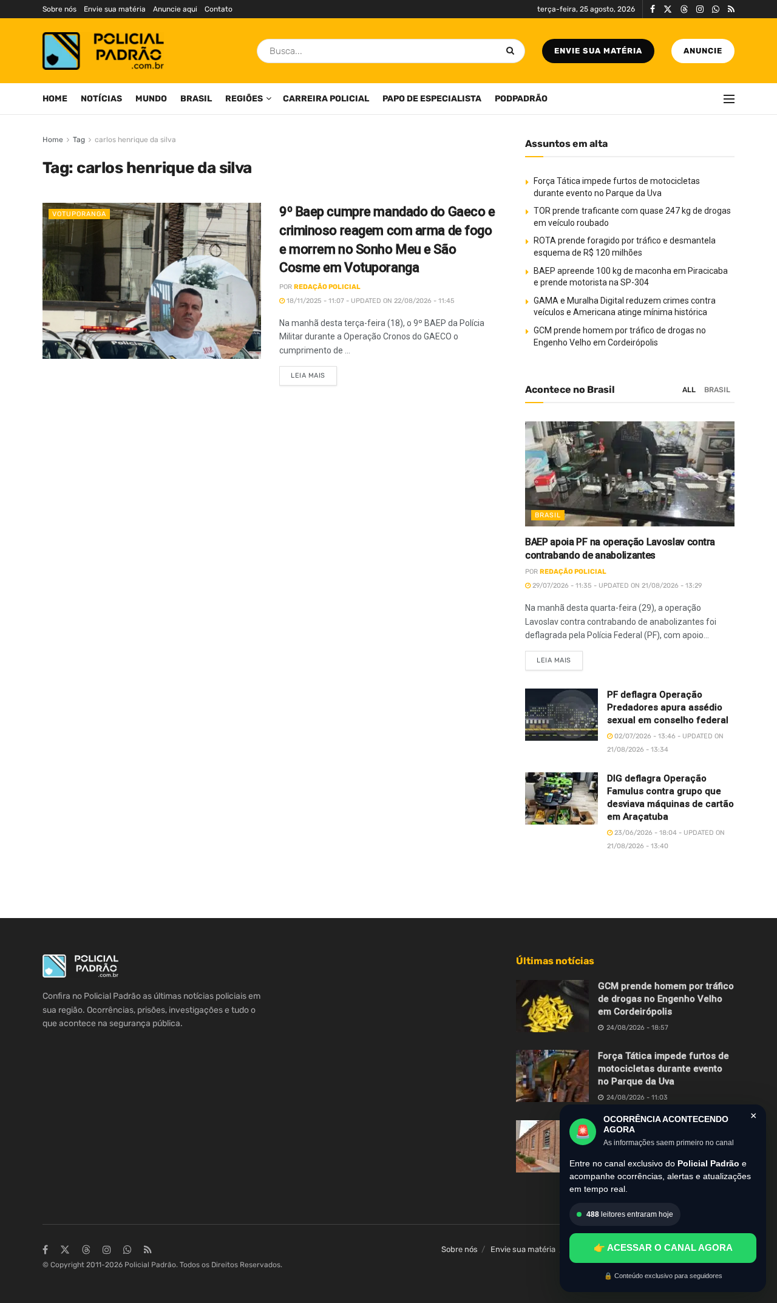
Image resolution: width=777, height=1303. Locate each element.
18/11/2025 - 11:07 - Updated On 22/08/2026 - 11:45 (370, 301)
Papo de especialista (431, 99)
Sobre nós (59, 9)
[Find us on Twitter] (667, 9)
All (689, 390)
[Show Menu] (729, 99)
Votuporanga (79, 214)
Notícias (101, 99)
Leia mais (314, 372)
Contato (218, 9)
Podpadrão (521, 99)
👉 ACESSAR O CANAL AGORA (663, 1247)
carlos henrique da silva (135, 139)
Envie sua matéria (115, 9)
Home (54, 99)
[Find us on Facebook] (652, 9)
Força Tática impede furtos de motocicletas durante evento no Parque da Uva (663, 1068)
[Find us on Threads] (684, 10)
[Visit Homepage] (103, 51)
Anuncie (703, 50)
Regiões (244, 99)
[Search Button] (512, 51)
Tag (79, 139)
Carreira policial (326, 99)
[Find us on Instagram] (700, 9)
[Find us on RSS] (731, 9)
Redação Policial (327, 287)
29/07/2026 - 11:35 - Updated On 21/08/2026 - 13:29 (616, 586)
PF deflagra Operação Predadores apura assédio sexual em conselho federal (667, 707)
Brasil (196, 99)
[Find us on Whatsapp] (715, 9)
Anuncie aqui (175, 9)
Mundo (151, 99)
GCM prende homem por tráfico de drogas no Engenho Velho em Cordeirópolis (666, 999)
